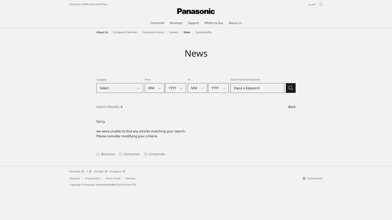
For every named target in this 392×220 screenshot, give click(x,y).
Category (101, 79)
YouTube (99, 171)
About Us (102, 32)
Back (292, 106)
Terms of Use (112, 178)
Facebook (74, 171)
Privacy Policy (92, 178)
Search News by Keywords (245, 79)
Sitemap (130, 178)
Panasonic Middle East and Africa (88, 4)
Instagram (115, 171)
